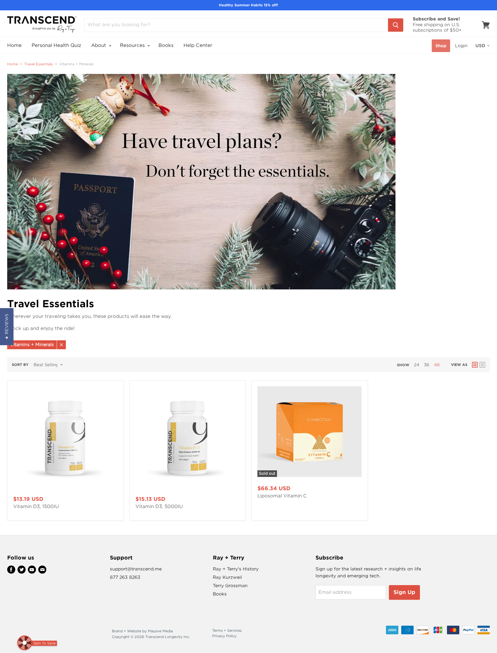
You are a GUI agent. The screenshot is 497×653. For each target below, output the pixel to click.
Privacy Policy (224, 636)
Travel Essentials (38, 64)
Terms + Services (227, 630)
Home (14, 45)
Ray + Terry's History (236, 569)
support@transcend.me (136, 569)
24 (416, 364)
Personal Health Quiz (56, 45)
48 (436, 364)
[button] (7, 326)
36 (426, 364)
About (99, 45)
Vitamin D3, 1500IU (36, 506)
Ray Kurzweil (227, 577)
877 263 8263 (125, 577)
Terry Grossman (230, 585)
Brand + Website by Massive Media (142, 631)
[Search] (395, 25)
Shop (440, 45)
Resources (133, 45)
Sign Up (404, 592)
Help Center (197, 45)
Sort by (20, 365)
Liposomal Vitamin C (282, 496)
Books (165, 45)
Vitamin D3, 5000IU (159, 506)
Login (461, 45)
